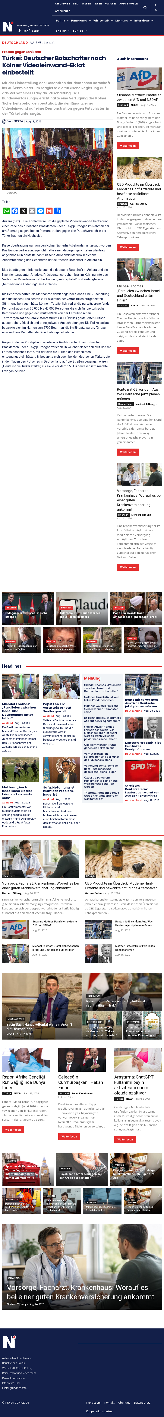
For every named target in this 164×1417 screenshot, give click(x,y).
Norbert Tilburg (145, 404)
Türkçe (7, 1093)
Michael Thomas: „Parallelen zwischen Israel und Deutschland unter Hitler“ (102, 688)
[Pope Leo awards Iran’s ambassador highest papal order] (136, 608)
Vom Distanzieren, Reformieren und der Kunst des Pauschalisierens (101, 757)
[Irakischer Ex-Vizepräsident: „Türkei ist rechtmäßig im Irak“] (122, 992)
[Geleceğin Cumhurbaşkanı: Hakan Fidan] (82, 1060)
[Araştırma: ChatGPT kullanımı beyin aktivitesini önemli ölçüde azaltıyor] (138, 1060)
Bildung (11, 1161)
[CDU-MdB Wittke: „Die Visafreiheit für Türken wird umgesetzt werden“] (102, 1025)
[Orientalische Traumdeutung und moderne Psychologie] (142, 1025)
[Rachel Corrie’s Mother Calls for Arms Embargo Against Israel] (143, 640)
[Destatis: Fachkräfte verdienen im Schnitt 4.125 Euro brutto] (21, 1201)
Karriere (65, 1168)
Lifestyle (122, 203)
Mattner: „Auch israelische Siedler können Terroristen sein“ (18, 792)
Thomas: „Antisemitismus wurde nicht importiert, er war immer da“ (101, 796)
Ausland (122, 305)
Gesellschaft (16, 1019)
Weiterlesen (128, 145)
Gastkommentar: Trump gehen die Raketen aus (100, 746)
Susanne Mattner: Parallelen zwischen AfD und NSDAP (139, 97)
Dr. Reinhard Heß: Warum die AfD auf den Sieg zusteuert (102, 719)
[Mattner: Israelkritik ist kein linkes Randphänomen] (143, 728)
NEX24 (18, 121)
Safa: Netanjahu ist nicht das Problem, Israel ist (59, 791)
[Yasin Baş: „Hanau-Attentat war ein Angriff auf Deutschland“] (42, 1006)
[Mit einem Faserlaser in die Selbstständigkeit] (102, 1201)
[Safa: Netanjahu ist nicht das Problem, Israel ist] (61, 769)
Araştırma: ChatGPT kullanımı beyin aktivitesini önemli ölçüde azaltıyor (134, 1085)
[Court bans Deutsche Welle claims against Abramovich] (62, 640)
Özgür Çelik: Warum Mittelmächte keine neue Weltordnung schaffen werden (101, 782)
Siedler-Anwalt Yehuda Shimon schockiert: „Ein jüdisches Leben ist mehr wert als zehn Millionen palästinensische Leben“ (100, 733)
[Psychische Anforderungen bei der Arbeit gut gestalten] (82, 1169)
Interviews (94, 996)
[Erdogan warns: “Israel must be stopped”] (28, 608)
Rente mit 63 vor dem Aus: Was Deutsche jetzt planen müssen (138, 394)
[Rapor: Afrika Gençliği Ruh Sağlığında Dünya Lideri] (26, 1060)
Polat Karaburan (82, 1093)
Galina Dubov (138, 203)
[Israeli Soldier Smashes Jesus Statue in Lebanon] (102, 640)
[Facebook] (155, 5)
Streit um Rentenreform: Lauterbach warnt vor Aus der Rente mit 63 (142, 791)
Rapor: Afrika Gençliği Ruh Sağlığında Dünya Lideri (23, 1082)
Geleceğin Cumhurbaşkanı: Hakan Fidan (80, 1082)
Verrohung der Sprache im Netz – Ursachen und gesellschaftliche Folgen (101, 769)
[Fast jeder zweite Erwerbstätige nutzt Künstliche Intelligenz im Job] (136, 1169)
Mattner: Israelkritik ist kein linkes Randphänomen (101, 698)
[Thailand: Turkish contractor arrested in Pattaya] (21, 640)
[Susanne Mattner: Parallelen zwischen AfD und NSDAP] (139, 78)
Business (66, 608)
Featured (123, 104)
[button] (144, 7)
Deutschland (15, 42)
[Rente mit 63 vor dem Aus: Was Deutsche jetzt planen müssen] (139, 373)
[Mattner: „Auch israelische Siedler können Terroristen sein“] (20, 769)
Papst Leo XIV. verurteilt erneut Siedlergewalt (57, 707)
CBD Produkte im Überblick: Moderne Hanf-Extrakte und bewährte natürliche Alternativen (139, 191)
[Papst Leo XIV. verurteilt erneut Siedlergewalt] (61, 686)
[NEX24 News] (8, 27)
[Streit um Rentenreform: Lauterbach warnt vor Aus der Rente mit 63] (143, 771)
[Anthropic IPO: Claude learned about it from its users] (82, 608)
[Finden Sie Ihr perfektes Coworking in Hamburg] (143, 1201)
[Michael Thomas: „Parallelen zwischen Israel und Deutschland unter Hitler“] (139, 269)
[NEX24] (4, 121)
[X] (155, 10)
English (11, 608)
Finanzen (123, 514)
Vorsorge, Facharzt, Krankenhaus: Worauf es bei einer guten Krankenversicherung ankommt (40, 885)
